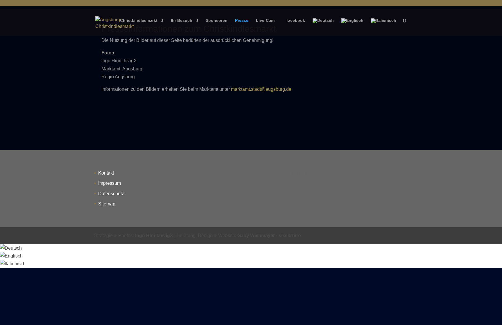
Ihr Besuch (181, 20)
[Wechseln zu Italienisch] (383, 25)
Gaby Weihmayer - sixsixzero (269, 235)
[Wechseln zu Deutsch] (11, 248)
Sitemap (106, 203)
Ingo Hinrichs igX (154, 235)
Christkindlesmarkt (138, 20)
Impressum (109, 183)
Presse (241, 20)
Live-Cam (265, 20)
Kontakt (106, 173)
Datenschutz (111, 193)
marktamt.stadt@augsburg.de (261, 89)
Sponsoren (216, 20)
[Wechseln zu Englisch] (352, 25)
